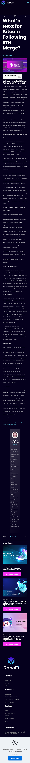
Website (5, 422)
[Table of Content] (19, 76)
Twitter (10, 422)
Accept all (15, 758)
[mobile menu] (27, 2)
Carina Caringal (15, 441)
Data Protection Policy (16, 751)
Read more (15, 754)
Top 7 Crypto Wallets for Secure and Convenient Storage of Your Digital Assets (14, 603)
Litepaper (13, 424)
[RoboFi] (7, 2)
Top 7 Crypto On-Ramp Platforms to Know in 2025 (12, 569)
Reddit (8, 424)
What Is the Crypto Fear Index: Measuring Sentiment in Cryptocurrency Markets (14, 638)
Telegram (15, 422)
